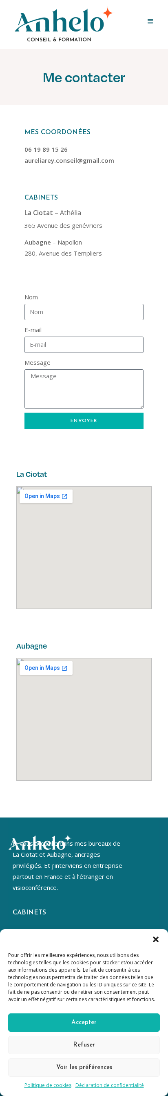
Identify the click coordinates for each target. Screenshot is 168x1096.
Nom (31, 297)
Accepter (84, 1023)
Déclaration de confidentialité (109, 1085)
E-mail (33, 330)
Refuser (84, 1045)
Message (37, 362)
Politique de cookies (47, 1085)
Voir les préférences (84, 1068)
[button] (156, 939)
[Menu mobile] (150, 21)
